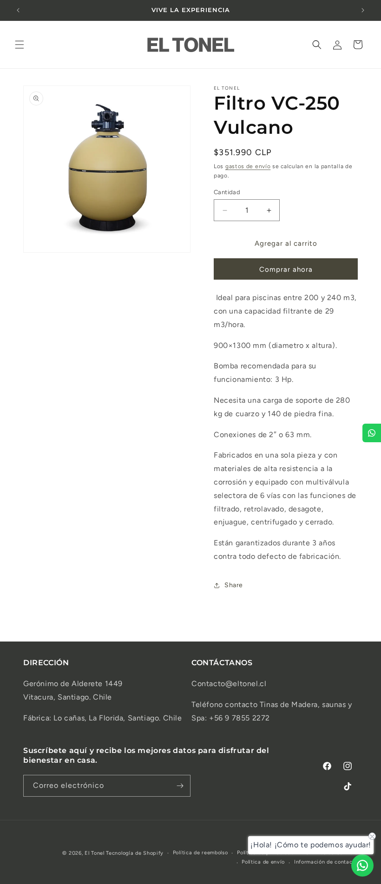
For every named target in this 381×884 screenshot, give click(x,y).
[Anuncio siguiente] (363, 10)
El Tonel (95, 853)
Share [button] (233, 585)
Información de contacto (326, 862)
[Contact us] (362, 865)
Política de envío (263, 862)
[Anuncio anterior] (18, 10)
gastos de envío (248, 166)
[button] (19, 44)
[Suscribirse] (180, 786)
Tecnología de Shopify (135, 853)
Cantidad (227, 192)
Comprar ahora (286, 269)
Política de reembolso (200, 853)
